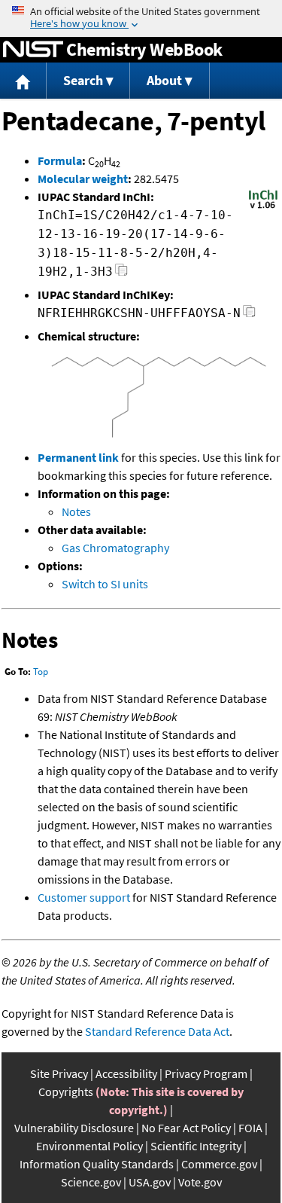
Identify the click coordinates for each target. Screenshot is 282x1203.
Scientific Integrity (195, 1145)
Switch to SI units (105, 583)
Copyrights (65, 1091)
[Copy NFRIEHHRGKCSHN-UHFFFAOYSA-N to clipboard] (249, 315)
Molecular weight (83, 178)
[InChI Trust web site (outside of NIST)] (263, 207)
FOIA (250, 1127)
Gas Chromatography (115, 547)
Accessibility (126, 1073)
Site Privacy (59, 1073)
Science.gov (91, 1181)
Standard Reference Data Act (157, 1031)
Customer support (84, 897)
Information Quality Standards (97, 1163)
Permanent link (78, 457)
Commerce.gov (219, 1163)
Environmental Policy (89, 1145)
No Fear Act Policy (186, 1127)
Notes (76, 511)
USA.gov (150, 1181)
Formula (60, 160)
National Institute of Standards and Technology (33, 50)
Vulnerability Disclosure (74, 1127)
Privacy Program (206, 1073)
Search (83, 80)
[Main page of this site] (23, 81)
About (164, 80)
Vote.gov (200, 1181)
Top (40, 671)
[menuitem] (23, 81)
